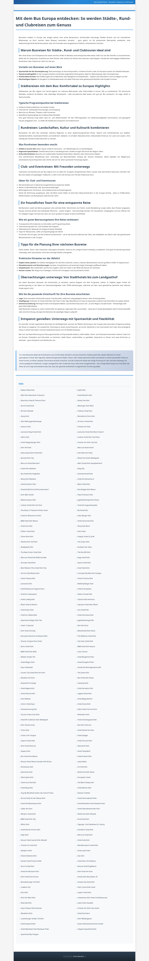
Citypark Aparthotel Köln (87, 929)
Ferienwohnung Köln (29, 709)
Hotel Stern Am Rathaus (87, 861)
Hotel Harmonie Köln (86, 521)
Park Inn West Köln (28, 897)
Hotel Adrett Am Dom (86, 730)
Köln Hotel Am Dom (85, 871)
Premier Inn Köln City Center (88, 908)
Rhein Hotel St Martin (29, 604)
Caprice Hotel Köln (28, 741)
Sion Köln (24, 892)
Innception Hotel (84, 777)
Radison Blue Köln (28, 390)
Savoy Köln (25, 416)
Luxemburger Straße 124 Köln (32, 918)
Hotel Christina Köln (85, 578)
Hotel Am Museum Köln (30, 871)
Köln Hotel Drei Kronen (30, 877)
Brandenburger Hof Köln (30, 882)
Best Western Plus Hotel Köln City (33, 568)
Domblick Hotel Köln (85, 830)
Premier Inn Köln (84, 427)
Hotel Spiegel (83, 735)
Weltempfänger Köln (85, 584)
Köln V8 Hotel (26, 447)
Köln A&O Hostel (27, 495)
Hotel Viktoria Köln (28, 693)
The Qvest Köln (83, 673)
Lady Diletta (82, 761)
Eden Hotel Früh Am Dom (87, 709)
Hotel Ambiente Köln (29, 856)
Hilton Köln (25, 437)
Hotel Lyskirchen (84, 850)
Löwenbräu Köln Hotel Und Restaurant (92, 897)
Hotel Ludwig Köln (28, 599)
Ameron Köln (26, 427)
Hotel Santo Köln (27, 610)
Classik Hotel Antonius (86, 599)
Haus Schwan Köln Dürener (31, 908)
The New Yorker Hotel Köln (31, 552)
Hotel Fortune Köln (85, 741)
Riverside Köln (26, 903)
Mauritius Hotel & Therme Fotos (33, 400)
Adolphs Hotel (26, 850)
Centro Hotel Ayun (28, 704)
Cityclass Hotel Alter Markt (88, 604)
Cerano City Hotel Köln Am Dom (33, 673)
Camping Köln (83, 683)
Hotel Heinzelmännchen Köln (89, 809)
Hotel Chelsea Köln (28, 578)
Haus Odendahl (27, 667)
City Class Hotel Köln (85, 641)
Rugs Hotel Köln (84, 557)
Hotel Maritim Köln (85, 395)
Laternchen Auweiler (85, 903)
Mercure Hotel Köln (85, 835)
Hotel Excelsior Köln (28, 484)
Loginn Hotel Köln (84, 892)
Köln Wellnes (26, 699)
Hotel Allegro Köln (28, 662)
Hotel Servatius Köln (85, 688)
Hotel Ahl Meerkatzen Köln (31, 803)
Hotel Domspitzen (84, 589)
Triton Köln (25, 730)
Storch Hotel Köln (27, 866)
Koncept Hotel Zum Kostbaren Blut (34, 636)
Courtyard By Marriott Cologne (89, 573)
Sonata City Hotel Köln (86, 882)
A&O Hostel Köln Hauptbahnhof (90, 463)
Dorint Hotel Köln (27, 406)
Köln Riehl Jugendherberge (31, 421)
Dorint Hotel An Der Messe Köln (33, 798)
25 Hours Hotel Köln (85, 421)
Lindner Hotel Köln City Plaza (89, 437)
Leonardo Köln (26, 584)
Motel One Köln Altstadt (87, 814)
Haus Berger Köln (84, 515)
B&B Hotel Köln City (28, 819)
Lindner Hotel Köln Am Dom (31, 505)
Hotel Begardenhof (85, 699)
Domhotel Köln (83, 819)
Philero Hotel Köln (28, 531)
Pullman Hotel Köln (85, 411)
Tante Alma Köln (27, 536)
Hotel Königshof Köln (86, 662)
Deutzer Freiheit (84, 793)
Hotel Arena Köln (84, 704)
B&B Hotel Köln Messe (29, 521)
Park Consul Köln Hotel (86, 887)
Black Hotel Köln (84, 484)
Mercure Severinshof (86, 447)
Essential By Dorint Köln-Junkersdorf (35, 489)
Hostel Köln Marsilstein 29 (88, 877)
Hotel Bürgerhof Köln (86, 657)
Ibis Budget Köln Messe (86, 489)
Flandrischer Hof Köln (29, 542)
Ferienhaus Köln (27, 767)
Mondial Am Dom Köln (86, 416)
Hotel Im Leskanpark (29, 594)
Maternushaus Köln (28, 500)
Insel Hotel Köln (84, 568)
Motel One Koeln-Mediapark (88, 458)
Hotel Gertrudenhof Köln (87, 798)
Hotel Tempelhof (84, 751)
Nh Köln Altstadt (27, 411)
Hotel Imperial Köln (28, 924)
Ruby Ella (81, 468)
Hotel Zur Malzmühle (29, 615)
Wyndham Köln (26, 913)
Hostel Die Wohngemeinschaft (89, 667)
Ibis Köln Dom (83, 625)
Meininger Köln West (86, 406)
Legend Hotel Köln (85, 693)
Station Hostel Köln (85, 594)
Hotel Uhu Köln (26, 526)
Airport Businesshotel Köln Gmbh (90, 924)
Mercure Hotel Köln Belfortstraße (33, 557)
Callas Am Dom (26, 809)
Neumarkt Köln (83, 746)
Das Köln (81, 856)
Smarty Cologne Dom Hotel (31, 641)
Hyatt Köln (82, 390)
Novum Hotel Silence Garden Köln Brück (36, 761)
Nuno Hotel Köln (27, 646)
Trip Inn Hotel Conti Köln (30, 714)
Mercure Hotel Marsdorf (30, 463)
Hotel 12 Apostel (27, 625)
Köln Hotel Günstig (28, 631)
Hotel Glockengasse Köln (87, 720)
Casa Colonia (82, 652)
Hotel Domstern (84, 913)
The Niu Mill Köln (84, 552)
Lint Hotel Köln (83, 610)
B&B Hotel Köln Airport (86, 646)
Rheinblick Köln (83, 714)
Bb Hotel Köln (83, 510)
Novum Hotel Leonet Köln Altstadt (34, 840)
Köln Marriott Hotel (85, 453)
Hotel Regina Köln (27, 688)
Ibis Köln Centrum (84, 725)
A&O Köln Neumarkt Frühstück (32, 395)
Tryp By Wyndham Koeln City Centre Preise (37, 793)
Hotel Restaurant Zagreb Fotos (32, 589)
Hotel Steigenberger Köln (30, 442)
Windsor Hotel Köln (28, 814)
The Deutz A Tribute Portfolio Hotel (34, 510)
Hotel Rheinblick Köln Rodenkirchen (91, 803)
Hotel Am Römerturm (86, 479)
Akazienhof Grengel (28, 683)
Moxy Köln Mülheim (28, 479)
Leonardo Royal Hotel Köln (31, 432)
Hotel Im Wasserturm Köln (31, 515)
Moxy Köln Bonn (84, 526)
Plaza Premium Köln (85, 495)
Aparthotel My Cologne (30, 934)
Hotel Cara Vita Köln (28, 782)
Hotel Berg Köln (27, 788)
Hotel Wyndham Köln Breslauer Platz (35, 929)
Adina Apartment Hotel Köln (31, 453)
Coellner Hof (25, 887)
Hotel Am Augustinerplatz (87, 505)
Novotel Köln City (27, 458)
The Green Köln (83, 542)
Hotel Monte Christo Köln (30, 830)
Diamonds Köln (27, 772)
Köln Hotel (82, 531)
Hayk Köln (24, 835)
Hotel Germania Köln (86, 615)
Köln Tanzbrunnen (28, 725)
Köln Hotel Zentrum (28, 746)
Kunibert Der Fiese (85, 547)
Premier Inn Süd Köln (29, 845)
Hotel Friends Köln (85, 756)
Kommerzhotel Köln (85, 474)
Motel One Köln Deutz (86, 772)
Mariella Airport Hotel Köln (88, 845)
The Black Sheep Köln (86, 782)
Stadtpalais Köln (27, 547)
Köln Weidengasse (85, 918)
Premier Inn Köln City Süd (87, 442)
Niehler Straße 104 (28, 657)
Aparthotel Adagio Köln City (31, 620)
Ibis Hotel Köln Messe (29, 756)
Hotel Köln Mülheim (28, 468)
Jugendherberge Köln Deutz (88, 500)
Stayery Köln (25, 751)
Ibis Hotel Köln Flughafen (30, 474)
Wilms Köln (25, 824)
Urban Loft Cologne (28, 735)
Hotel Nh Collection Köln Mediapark (34, 720)
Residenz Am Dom (28, 678)
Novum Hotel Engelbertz (87, 866)
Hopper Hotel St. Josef (86, 536)
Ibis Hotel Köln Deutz (86, 678)
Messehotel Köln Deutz (86, 631)
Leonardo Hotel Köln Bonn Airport (91, 432)
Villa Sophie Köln (27, 777)
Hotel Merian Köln (84, 788)
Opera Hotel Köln (84, 563)
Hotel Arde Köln (84, 840)
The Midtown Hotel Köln (87, 636)
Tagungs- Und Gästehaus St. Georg (91, 824)
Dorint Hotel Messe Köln (30, 573)
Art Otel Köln (82, 767)
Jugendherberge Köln (86, 620)
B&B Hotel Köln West (29, 652)
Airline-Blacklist (78, 956)
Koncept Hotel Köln (28, 563)
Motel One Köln (84, 400)
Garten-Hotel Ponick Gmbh (31, 861)
